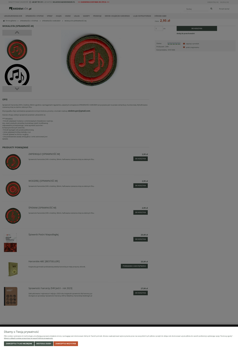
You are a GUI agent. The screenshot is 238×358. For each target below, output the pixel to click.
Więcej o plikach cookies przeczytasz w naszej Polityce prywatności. (28, 338)
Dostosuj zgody (43, 344)
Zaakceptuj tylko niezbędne (19, 344)
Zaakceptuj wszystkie (65, 344)
